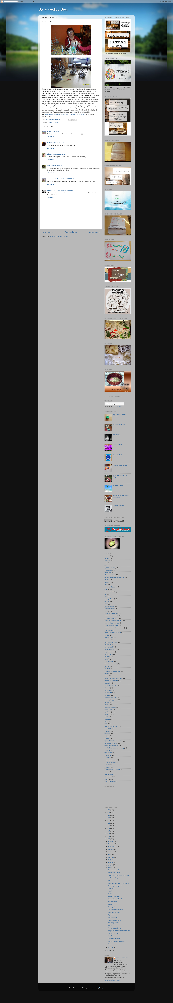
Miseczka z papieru (114, 938)
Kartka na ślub (109, 606)
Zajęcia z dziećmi (113, 933)
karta (106, 604)
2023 (108, 812)
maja (110, 859)
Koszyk (110, 904)
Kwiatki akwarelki (113, 896)
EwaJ (48, 165)
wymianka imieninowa (111, 745)
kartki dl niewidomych (111, 616)
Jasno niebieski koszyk (115, 928)
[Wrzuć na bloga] (71, 120)
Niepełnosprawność (111, 664)
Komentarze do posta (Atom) (59, 236)
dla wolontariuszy (110, 575)
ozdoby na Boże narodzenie (113, 678)
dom (106, 584)
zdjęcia (107, 779)
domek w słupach (110, 587)
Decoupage (108, 570)
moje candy (108, 644)
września (111, 849)
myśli (106, 659)
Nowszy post (47, 232)
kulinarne (107, 640)
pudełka (107, 702)
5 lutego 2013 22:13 (57, 142)
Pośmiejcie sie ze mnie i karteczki (118, 875)
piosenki (107, 688)
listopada (111, 844)
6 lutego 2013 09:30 (57, 165)
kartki (106, 611)
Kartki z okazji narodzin (112, 623)
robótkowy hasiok (110, 707)
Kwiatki (110, 936)
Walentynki (108, 728)
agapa (49, 131)
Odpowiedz (50, 136)
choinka (107, 565)
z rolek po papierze (111, 760)
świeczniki (108, 714)
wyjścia (107, 736)
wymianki (107, 750)
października (112, 846)
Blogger (101, 988)
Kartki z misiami (113, 917)
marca (110, 865)
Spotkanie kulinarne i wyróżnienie (118, 883)
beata (49, 142)
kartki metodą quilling (114, 878)
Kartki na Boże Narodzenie (113, 620)
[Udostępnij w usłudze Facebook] (74, 120)
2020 (108, 820)
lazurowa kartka (118, 485)
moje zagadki (109, 654)
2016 (108, 831)
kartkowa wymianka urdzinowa (114, 628)
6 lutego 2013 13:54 (67, 179)
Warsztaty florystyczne (115, 886)
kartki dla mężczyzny (111, 618)
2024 (108, 810)
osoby (106, 676)
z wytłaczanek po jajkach (112, 769)
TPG (106, 724)
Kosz (109, 880)
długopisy (108, 582)
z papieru (107, 757)
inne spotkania (109, 599)
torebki (107, 721)
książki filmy (108, 637)
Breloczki (107, 560)
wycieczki (107, 733)
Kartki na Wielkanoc (111, 613)
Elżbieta (49, 154)
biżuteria (107, 556)
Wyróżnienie (112, 915)
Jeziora (107, 601)
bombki (107, 558)
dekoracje (108, 572)
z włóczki (107, 767)
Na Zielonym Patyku (53, 190)
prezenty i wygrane (111, 700)
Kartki (110, 891)
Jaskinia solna (112, 901)
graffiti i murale (109, 592)
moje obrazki (109, 647)
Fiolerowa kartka (118, 445)
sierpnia (111, 852)
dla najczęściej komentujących (114, 577)
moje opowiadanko (110, 649)
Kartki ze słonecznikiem (112, 625)
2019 (108, 823)
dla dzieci (107, 580)
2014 (108, 836)
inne (106, 596)
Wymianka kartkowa (111, 743)
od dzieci (107, 668)
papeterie (108, 683)
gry (106, 594)
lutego (110, 867)
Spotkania (108, 712)
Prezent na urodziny (119, 424)
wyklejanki (108, 738)
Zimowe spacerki (113, 870)
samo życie (108, 709)
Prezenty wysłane (110, 697)
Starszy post (94, 232)
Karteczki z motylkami (115, 899)
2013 (108, 839)
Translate (119, 406)
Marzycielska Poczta (111, 642)
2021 (108, 818)
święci (106, 716)
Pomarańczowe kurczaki (120, 465)
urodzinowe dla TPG (111, 726)
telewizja (107, 719)
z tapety (107, 765)
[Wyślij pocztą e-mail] (69, 120)
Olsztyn (107, 673)
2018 (108, 825)
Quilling (107, 705)
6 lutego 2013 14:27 (67, 190)
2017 (108, 828)
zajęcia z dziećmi (53, 122)
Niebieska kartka (118, 455)
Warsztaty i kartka (113, 923)
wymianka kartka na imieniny (114, 741)
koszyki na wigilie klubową (113, 632)
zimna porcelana (110, 781)
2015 (108, 833)
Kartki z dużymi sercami (115, 909)
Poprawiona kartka (114, 872)
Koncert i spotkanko (119, 505)
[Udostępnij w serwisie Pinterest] (76, 120)
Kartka (110, 944)
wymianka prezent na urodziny (114, 748)
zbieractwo (108, 777)
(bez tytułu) (116, 434)
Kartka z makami (110, 608)
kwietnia (111, 862)
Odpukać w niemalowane (112, 671)
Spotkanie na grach (114, 912)
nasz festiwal (109, 661)
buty (106, 563)
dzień (106, 589)
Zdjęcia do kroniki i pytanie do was (119, 930)
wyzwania (108, 755)
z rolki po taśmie (110, 762)
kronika (107, 635)
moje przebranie (110, 652)
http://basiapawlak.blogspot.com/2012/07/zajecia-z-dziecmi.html (64, 114)
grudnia (111, 841)
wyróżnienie (108, 752)
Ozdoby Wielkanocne (111, 680)
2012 (108, 950)
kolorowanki (108, 630)
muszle (107, 656)
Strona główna (71, 232)
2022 (108, 815)
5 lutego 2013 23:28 (59, 154)
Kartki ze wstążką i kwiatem (116, 941)
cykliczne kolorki (110, 567)
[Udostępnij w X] (72, 120)
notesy (107, 666)
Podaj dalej (108, 690)
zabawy (107, 772)
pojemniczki (108, 692)
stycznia (111, 947)
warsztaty (108, 731)
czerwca (111, 857)
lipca (110, 854)
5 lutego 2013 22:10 (58, 131)
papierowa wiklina (110, 685)
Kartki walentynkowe (114, 920)
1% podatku (111, 888)
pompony (107, 695)
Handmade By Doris (53, 179)
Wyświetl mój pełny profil (112, 980)
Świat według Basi (53, 9)
